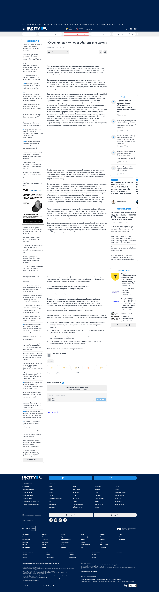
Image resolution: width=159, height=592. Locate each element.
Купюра (50, 361)
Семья (117, 486)
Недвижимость (37, 24)
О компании (26, 486)
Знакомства (58, 24)
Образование (77, 507)
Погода (66, 24)
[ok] (65, 520)
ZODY (119, 24)
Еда (50, 501)
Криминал (76, 489)
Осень (96, 492)
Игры (124, 24)
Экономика (118, 501)
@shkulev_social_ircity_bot (97, 566)
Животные (52, 504)
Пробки (80, 29)
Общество (97, 486)
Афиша (84, 24)
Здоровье (52, 507)
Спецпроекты (119, 504)
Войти (53, 400)
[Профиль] (135, 29)
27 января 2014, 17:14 (52, 47)
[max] (60, 520)
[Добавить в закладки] (100, 52)
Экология (118, 498)
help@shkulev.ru (34, 580)
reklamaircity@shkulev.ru (114, 565)
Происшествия (99, 498)
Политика (97, 495)
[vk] (55, 520)
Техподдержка (27, 498)
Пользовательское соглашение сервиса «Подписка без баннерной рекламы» (101, 579)
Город (51, 495)
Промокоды (48, 24)
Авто (50, 486)
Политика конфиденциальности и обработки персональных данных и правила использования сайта (107, 581)
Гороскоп (91, 24)
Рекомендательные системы (88, 576)
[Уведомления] (131, 29)
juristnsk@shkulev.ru (64, 579)
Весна (51, 492)
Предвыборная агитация (30, 501)
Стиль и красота (120, 492)
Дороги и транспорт (55, 498)
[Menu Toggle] (23, 29)
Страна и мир (119, 495)
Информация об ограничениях (89, 571)
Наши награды (27, 492)
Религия (96, 507)
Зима (74, 486)
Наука (75, 501)
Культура (76, 492)
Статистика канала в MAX (30, 504)
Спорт (117, 489)
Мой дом (76, 498)
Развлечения (98, 504)
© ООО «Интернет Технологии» (51, 586)
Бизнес (51, 489)
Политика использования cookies (89, 574)
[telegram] (51, 520)
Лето (74, 495)
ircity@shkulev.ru (43, 577)
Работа (96, 501)
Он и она (97, 489)
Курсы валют (101, 24)
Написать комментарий (60, 52)
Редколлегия (111, 24)
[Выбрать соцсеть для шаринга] (105, 52)
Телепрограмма (75, 24)
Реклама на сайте (28, 489)
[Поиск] (126, 29)
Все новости (26, 24)
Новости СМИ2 (52, 412)
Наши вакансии (27, 495)
